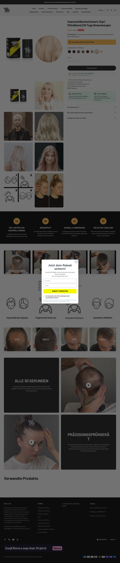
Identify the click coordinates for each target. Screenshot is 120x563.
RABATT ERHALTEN (60, 291)
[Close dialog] (76, 261)
